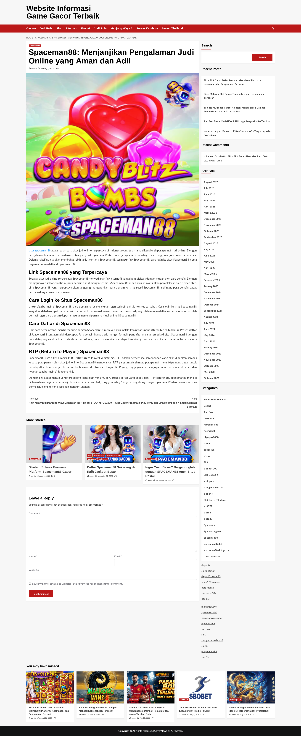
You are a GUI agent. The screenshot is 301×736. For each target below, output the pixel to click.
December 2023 (212, 353)
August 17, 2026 (45, 718)
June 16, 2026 (44, 476)
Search (206, 45)
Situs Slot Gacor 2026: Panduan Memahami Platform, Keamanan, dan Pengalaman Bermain (232, 82)
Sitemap (71, 28)
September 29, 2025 (163, 480)
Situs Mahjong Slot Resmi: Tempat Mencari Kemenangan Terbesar (234, 96)
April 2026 (209, 206)
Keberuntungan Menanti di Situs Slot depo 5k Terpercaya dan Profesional (237, 133)
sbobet (208, 443)
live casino (209, 418)
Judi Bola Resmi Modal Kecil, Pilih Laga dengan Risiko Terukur (237, 121)
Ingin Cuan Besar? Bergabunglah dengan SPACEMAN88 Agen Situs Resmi (170, 472)
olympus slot (208, 623)
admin (34, 68)
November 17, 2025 (105, 476)
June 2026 (209, 194)
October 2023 (211, 365)
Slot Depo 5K (211, 474)
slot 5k (205, 656)
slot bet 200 (210, 468)
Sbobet (85, 28)
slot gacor (209, 481)
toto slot (206, 628)
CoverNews (160, 730)
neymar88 (209, 430)
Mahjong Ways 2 (121, 28)
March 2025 (210, 274)
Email (118, 556)
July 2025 (209, 249)
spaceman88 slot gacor (97, 459)
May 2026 (209, 200)
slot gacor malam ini (212, 640)
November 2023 (212, 359)
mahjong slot (211, 424)
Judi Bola (46, 28)
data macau (207, 587)
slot (203, 634)
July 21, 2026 (145, 718)
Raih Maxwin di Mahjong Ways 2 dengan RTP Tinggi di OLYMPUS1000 (70, 400)
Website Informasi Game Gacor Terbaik (62, 12)
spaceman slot (209, 612)
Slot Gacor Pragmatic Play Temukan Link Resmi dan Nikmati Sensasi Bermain (156, 402)
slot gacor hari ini (213, 487)
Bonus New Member (215, 399)
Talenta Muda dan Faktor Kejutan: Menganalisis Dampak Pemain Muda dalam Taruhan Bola (234, 109)
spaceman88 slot (114, 455)
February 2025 (212, 280)
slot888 (208, 518)
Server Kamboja (147, 28)
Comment (35, 513)
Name (33, 556)
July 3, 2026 (244, 715)
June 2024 (209, 329)
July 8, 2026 (194, 715)
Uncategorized (212, 556)
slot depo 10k (208, 593)
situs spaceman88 (40, 250)
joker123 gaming (210, 581)
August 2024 (211, 316)
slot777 (208, 506)
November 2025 (212, 225)
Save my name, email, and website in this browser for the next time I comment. (77, 583)
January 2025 (211, 286)
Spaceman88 (35, 46)
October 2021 (211, 378)
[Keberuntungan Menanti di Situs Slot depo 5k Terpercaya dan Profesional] (251, 687)
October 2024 (211, 304)
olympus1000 (211, 437)
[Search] (273, 28)
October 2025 (211, 231)
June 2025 (209, 255)
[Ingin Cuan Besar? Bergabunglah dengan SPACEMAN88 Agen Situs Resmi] (171, 444)
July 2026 (209, 188)
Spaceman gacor (213, 531)
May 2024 (209, 335)
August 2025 (211, 243)
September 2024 (213, 310)
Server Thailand (172, 28)
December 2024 (212, 292)
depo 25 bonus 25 (211, 576)
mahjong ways (209, 606)
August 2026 (211, 182)
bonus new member (211, 617)
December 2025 (212, 218)
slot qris (208, 493)
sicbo (207, 456)
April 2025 (209, 267)
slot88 (207, 512)
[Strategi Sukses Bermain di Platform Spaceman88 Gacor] (54, 444)
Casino (31, 28)
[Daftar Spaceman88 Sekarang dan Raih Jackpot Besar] (113, 444)
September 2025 (213, 237)
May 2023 (209, 372)
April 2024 (209, 341)
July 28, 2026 (95, 715)
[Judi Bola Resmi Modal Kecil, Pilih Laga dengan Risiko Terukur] (201, 687)
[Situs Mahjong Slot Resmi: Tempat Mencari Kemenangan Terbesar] (100, 687)
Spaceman (209, 525)
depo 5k (205, 565)
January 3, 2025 (47, 68)
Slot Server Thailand (215, 500)
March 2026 (210, 212)
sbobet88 (209, 449)
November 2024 (212, 298)
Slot (59, 28)
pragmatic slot (209, 651)
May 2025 (209, 261)
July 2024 (209, 323)
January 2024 (211, 347)
